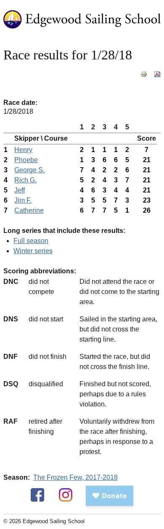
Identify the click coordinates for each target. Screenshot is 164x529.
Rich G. (25, 180)
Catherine (29, 210)
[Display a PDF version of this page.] (157, 78)
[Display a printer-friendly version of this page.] (143, 78)
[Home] (82, 33)
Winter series (33, 250)
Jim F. (23, 200)
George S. (29, 170)
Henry (23, 149)
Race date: (20, 102)
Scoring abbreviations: (39, 271)
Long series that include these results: (64, 230)
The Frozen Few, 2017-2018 (75, 477)
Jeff (19, 190)
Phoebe (26, 159)
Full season (30, 240)
